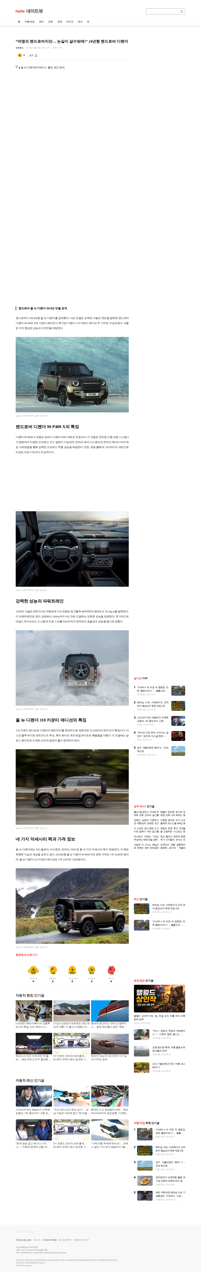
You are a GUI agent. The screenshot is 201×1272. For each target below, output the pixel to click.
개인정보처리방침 (50, 1240)
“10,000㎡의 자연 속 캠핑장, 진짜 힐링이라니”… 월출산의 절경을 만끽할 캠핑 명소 (152, 691)
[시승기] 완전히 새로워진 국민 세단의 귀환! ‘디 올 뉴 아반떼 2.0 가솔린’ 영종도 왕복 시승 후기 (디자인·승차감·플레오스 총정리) (71, 1025)
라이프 (69, 21)
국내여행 (141, 694)
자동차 (140, 724)
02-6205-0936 (24, 1253)
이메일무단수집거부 (81, 1240)
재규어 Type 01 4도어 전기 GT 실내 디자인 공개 (109, 1058)
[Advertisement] (72, 482)
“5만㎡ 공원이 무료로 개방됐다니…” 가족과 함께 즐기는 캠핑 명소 (168, 1034)
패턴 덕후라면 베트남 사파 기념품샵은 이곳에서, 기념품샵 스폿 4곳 (170, 1196)
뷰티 (41, 21)
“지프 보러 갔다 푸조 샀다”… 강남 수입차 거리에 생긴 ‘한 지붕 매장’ (70, 1111)
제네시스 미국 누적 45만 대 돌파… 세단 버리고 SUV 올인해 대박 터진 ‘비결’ (33, 1058)
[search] (182, 11)
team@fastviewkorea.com (58, 1253)
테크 (80, 21)
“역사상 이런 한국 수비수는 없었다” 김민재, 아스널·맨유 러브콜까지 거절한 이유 (152, 736)
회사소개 (36, 1240)
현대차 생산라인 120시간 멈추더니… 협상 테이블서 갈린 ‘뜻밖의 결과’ (109, 1025)
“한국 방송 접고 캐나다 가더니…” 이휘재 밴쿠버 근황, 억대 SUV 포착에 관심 (33, 1145)
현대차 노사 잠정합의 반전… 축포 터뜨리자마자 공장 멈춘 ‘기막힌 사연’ (109, 1111)
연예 (50, 21)
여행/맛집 (30, 21)
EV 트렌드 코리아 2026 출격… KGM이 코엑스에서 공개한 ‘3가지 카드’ (70, 1058)
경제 (59, 21)
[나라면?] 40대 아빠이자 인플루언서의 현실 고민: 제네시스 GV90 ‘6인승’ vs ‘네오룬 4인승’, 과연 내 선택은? (33, 1025)
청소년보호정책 (65, 1240)
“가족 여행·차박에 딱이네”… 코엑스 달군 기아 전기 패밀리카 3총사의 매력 (109, 1145)
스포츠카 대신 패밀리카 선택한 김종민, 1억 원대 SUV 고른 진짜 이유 (33, 1111)
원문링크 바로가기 (27, 954)
